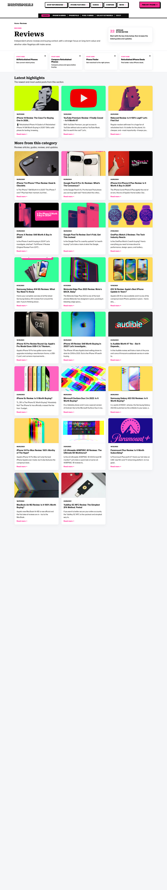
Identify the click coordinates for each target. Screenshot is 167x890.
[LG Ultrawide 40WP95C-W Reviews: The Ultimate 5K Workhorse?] (83, 430)
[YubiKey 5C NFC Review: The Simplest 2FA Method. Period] (83, 485)
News (121, 5)
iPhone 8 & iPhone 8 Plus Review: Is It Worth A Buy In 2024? (128, 184)
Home (16, 23)
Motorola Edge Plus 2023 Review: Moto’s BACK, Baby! (83, 290)
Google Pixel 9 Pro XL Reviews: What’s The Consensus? (82, 184)
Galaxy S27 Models (105, 15)
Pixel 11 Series (88, 15)
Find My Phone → (150, 5)
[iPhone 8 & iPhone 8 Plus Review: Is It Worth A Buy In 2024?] (130, 163)
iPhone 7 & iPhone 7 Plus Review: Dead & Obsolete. (36, 184)
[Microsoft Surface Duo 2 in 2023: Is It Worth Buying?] (83, 378)
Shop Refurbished (55, 5)
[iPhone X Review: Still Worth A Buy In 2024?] (36, 215)
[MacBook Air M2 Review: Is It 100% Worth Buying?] (36, 485)
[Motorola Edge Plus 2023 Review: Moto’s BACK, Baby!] (83, 269)
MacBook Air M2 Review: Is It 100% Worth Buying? (36, 506)
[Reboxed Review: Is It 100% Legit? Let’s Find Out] (130, 98)
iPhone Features (78, 5)
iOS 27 (118, 15)
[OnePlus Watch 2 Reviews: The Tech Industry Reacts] (130, 215)
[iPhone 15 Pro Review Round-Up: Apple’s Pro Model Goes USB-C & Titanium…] (36, 324)
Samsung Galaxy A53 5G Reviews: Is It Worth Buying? (129, 399)
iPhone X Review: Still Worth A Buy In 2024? (34, 236)
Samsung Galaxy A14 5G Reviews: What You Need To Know (36, 290)
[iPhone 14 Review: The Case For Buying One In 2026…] (36, 98)
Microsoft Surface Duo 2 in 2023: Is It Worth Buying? (81, 399)
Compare (110, 5)
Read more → (22, 134)
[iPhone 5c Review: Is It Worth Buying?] (36, 378)
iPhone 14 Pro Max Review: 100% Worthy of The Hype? (36, 451)
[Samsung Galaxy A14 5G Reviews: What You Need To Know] (36, 269)
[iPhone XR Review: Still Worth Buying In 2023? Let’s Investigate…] (83, 324)
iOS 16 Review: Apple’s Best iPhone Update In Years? (127, 290)
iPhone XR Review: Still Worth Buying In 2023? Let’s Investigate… (82, 345)
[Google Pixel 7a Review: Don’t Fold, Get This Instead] (83, 215)
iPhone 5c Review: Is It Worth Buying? (34, 398)
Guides (96, 5)
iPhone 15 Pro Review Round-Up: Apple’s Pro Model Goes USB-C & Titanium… (36, 345)
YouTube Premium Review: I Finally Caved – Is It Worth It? (83, 119)
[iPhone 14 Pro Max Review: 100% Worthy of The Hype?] (36, 430)
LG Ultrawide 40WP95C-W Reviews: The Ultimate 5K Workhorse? (83, 451)
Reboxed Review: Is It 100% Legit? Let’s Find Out (129, 119)
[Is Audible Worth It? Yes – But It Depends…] (130, 324)
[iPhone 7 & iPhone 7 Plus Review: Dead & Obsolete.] (36, 163)
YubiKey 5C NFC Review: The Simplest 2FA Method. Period (82, 506)
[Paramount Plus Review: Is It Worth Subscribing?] (130, 430)
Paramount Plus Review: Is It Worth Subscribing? (127, 451)
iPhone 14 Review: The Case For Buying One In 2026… (35, 119)
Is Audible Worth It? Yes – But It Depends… (125, 345)
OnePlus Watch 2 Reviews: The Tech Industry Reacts (128, 236)
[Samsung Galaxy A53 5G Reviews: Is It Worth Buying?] (130, 378)
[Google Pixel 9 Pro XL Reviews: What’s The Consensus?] (83, 163)
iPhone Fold (74, 15)
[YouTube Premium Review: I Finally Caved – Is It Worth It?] (83, 98)
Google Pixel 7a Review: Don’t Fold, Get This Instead (82, 236)
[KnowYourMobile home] (20, 4)
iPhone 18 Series (59, 15)
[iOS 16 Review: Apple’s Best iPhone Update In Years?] (130, 269)
